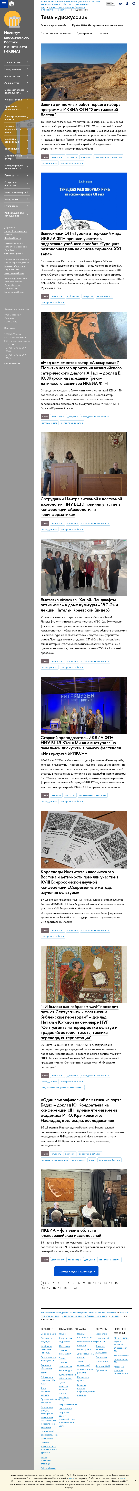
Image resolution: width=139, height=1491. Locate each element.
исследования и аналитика (108, 156)
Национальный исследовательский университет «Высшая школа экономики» (78, 1312)
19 (59, 1288)
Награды (103, 33)
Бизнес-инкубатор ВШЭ (64, 1397)
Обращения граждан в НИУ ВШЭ (48, 1380)
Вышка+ (62, 1358)
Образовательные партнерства (68, 1406)
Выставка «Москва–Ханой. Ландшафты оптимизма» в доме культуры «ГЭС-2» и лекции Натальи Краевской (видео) (79, 605)
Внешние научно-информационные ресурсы (86, 1389)
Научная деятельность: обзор (12, 129)
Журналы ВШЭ (103, 1365)
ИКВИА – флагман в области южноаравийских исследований (71, 1232)
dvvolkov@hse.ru (12, 237)
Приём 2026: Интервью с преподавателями (97, 25)
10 (89, 1283)
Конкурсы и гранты (83, 1379)
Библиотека (101, 1333)
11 (94, 1283)
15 (116, 1283)
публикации (73, 296)
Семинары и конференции (12, 140)
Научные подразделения (85, 1335)
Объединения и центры (13, 157)
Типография (101, 1357)
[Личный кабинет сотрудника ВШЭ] (127, 4)
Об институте (12, 62)
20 (65, 1288)
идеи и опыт (58, 156)
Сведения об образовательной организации (49, 1435)
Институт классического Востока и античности (84, 1315)
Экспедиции (11, 148)
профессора (74, 1259)
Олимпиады (64, 1346)
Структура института (10, 183)
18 (54, 1288)
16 (43, 1288)
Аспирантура (11, 82)
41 (75, 1288)
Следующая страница (75, 1271)
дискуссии (86, 156)
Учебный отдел (13, 99)
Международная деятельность (13, 167)
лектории (56, 795)
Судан (92, 1159)
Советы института (15, 192)
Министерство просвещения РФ (121, 1359)
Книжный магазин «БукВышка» (101, 1349)
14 (110, 1283)
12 (100, 1283)
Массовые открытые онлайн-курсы (121, 1370)
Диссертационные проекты (15, 118)
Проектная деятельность (12, 108)
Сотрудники (11, 198)
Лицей (62, 1333)
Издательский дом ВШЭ (102, 1340)
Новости (115, 1315)
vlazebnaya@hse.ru (14, 253)
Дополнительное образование (67, 1376)
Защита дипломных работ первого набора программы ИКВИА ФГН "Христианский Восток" (81, 109)
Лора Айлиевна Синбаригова (12, 287)
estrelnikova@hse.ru (14, 272)
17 (48, 1288)
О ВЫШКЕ (47, 1329)
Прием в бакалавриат (65, 1352)
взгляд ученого (49, 162)
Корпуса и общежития (46, 1366)
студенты (72, 156)
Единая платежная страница (46, 1460)
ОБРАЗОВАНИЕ (68, 1329)
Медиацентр (102, 1361)
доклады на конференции (55, 1159)
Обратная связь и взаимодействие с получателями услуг (67, 1419)
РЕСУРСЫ (101, 1329)
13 (105, 1283)
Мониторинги (84, 1349)
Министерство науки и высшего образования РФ (121, 1344)
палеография (78, 1159)
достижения (58, 1259)
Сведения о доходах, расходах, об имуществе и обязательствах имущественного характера (49, 1417)
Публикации (11, 205)
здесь (71, 1478)
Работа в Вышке (48, 1468)
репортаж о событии (72, 162)
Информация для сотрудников (14, 214)
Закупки (44, 1372)
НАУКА (81, 1329)
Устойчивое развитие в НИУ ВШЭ (46, 1349)
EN (113, 3)
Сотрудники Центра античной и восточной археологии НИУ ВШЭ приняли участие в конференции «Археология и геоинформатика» (81, 506)
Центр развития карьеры (63, 1386)
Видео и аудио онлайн (53, 25)
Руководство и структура (48, 1340)
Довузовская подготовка (65, 1340)
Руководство (11, 175)
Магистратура (12, 75)
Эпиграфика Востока (109, 1159)
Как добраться (12, 363)
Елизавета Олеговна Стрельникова (14, 267)
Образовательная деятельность (14, 91)
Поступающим (12, 69)
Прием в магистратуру (65, 1364)
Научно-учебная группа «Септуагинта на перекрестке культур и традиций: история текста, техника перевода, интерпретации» (63, 1087)
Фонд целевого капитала (46, 1391)
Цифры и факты (48, 1333)
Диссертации (84, 33)
